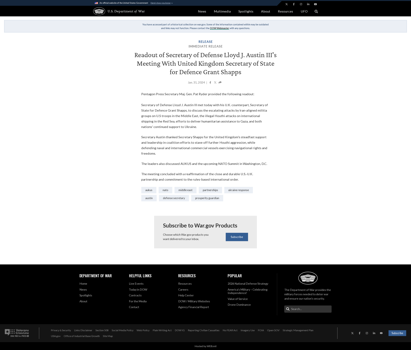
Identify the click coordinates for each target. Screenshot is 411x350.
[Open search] (316, 11)
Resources (285, 11)
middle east (185, 190)
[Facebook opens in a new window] (293, 4)
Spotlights (245, 11)
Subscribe (237, 237)
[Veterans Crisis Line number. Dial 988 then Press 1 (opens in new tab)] (17, 333)
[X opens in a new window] (286, 4)
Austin (149, 198)
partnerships (210, 190)
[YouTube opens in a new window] (315, 4)
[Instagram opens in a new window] (301, 4)
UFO (304, 11)
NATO (165, 190)
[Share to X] (215, 83)
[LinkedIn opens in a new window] (308, 4)
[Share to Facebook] (211, 83)
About (265, 11)
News (202, 11)
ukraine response (238, 190)
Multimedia (222, 11)
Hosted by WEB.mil (205, 346)
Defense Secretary (174, 198)
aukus (148, 190)
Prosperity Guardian (207, 198)
